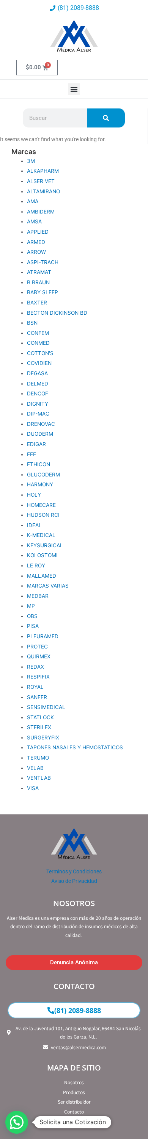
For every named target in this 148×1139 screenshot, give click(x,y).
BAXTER (37, 302)
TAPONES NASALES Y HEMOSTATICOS (75, 747)
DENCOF (37, 393)
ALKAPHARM (43, 171)
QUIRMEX (38, 656)
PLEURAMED (42, 636)
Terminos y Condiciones (74, 871)
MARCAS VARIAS (48, 586)
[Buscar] (106, 117)
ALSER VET (41, 181)
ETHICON (38, 464)
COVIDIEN (39, 363)
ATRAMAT (39, 272)
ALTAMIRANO (43, 191)
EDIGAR (36, 444)
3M (31, 161)
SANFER (37, 697)
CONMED (38, 343)
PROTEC (37, 647)
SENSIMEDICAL (46, 707)
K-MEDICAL (41, 535)
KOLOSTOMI (42, 555)
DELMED (37, 384)
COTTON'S (40, 353)
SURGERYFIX (43, 737)
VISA (33, 788)
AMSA (34, 221)
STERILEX (39, 727)
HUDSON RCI (43, 515)
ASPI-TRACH (42, 262)
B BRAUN (38, 282)
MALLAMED (41, 576)
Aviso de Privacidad (74, 881)
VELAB (35, 768)
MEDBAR (38, 596)
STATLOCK (40, 717)
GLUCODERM (43, 475)
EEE (31, 454)
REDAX (35, 667)
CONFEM (38, 333)
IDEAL (34, 525)
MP (31, 606)
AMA (32, 201)
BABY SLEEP (42, 292)
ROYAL (35, 687)
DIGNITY (37, 404)
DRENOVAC (41, 424)
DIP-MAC (38, 414)
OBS (32, 616)
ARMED (36, 242)
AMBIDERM (41, 212)
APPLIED (38, 232)
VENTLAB (39, 778)
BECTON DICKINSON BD (57, 313)
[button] (74, 89)
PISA (33, 626)
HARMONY (40, 484)
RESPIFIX (38, 677)
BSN (32, 323)
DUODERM (40, 434)
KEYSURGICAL (45, 545)
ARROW (36, 252)
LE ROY (36, 565)
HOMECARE (41, 505)
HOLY (34, 495)
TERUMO (38, 758)
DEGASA (37, 373)
